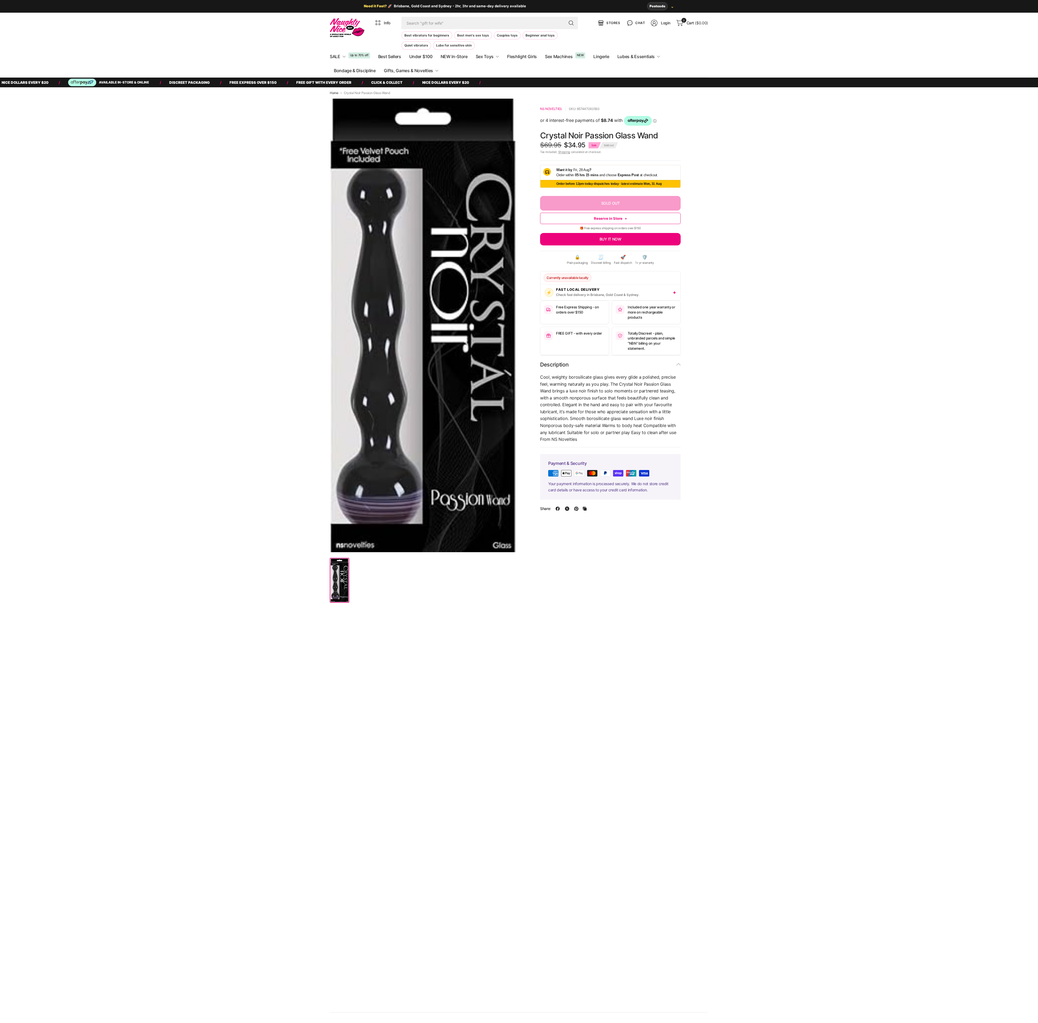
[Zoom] (506, 109)
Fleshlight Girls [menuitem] (522, 56)
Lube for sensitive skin (454, 45)
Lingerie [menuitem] (601, 56)
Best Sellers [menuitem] (389, 56)
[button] (635, 23)
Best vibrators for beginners (426, 35)
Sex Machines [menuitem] (559, 56)
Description (554, 364)
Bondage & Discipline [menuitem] (355, 70)
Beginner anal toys (540, 35)
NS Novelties (551, 109)
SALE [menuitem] (335, 56)
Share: (545, 509)
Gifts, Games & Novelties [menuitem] (408, 70)
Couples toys (507, 35)
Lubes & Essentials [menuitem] (636, 56)
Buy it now (610, 239)
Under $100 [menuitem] (420, 56)
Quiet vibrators (416, 45)
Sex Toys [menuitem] (485, 56)
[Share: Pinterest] (576, 508)
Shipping (564, 152)
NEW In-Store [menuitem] (454, 56)
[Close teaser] (530, 995)
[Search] (571, 23)
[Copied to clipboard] (584, 508)
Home (334, 93)
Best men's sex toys (473, 35)
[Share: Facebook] (557, 508)
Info (387, 23)
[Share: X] (567, 508)
